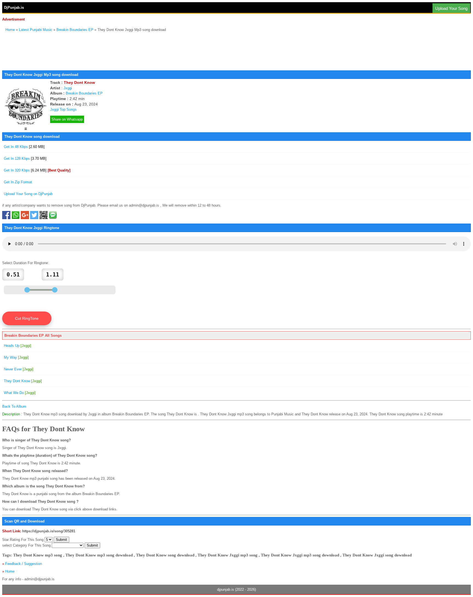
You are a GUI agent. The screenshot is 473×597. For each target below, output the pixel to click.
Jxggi (68, 88)
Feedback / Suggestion (23, 564)
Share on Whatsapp (67, 119)
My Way (16, 357)
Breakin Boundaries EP (74, 30)
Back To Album (14, 406)
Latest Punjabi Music (35, 30)
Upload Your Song (451, 8)
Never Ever (18, 369)
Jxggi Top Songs (63, 109)
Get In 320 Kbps (37, 170)
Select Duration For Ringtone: (25, 263)
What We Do (20, 393)
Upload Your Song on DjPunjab (28, 194)
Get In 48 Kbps (24, 147)
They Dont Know (23, 381)
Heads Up (17, 346)
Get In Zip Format (18, 182)
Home (10, 30)
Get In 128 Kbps (25, 158)
